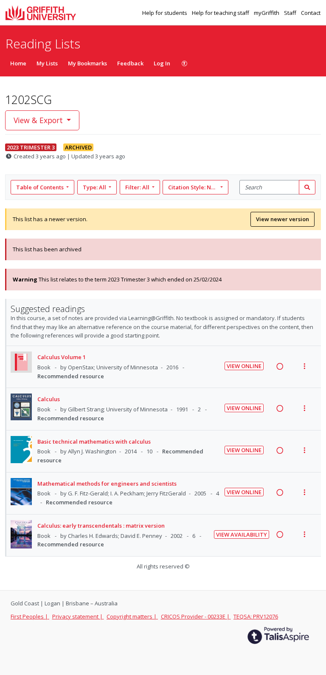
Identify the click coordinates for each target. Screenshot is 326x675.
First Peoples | (30, 616)
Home (18, 63)
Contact (310, 13)
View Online (244, 366)
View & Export (38, 120)
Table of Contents (40, 187)
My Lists (47, 63)
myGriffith (267, 13)
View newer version (282, 219)
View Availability (241, 534)
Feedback (130, 63)
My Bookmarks (87, 63)
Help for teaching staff (221, 13)
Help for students (165, 13)
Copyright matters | (132, 616)
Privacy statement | (78, 616)
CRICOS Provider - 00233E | (196, 616)
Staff (291, 13)
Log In (162, 63)
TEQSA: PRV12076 (255, 616)
